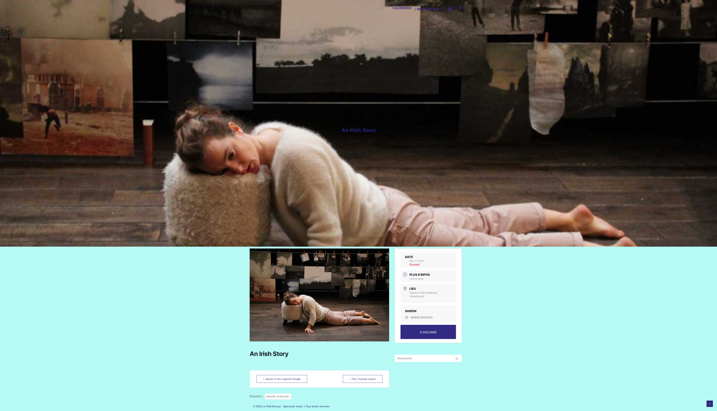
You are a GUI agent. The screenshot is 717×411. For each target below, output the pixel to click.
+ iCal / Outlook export (362, 378)
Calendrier (402, 8)
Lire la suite (416, 278)
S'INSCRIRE (428, 332)
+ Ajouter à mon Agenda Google (282, 378)
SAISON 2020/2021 (278, 396)
